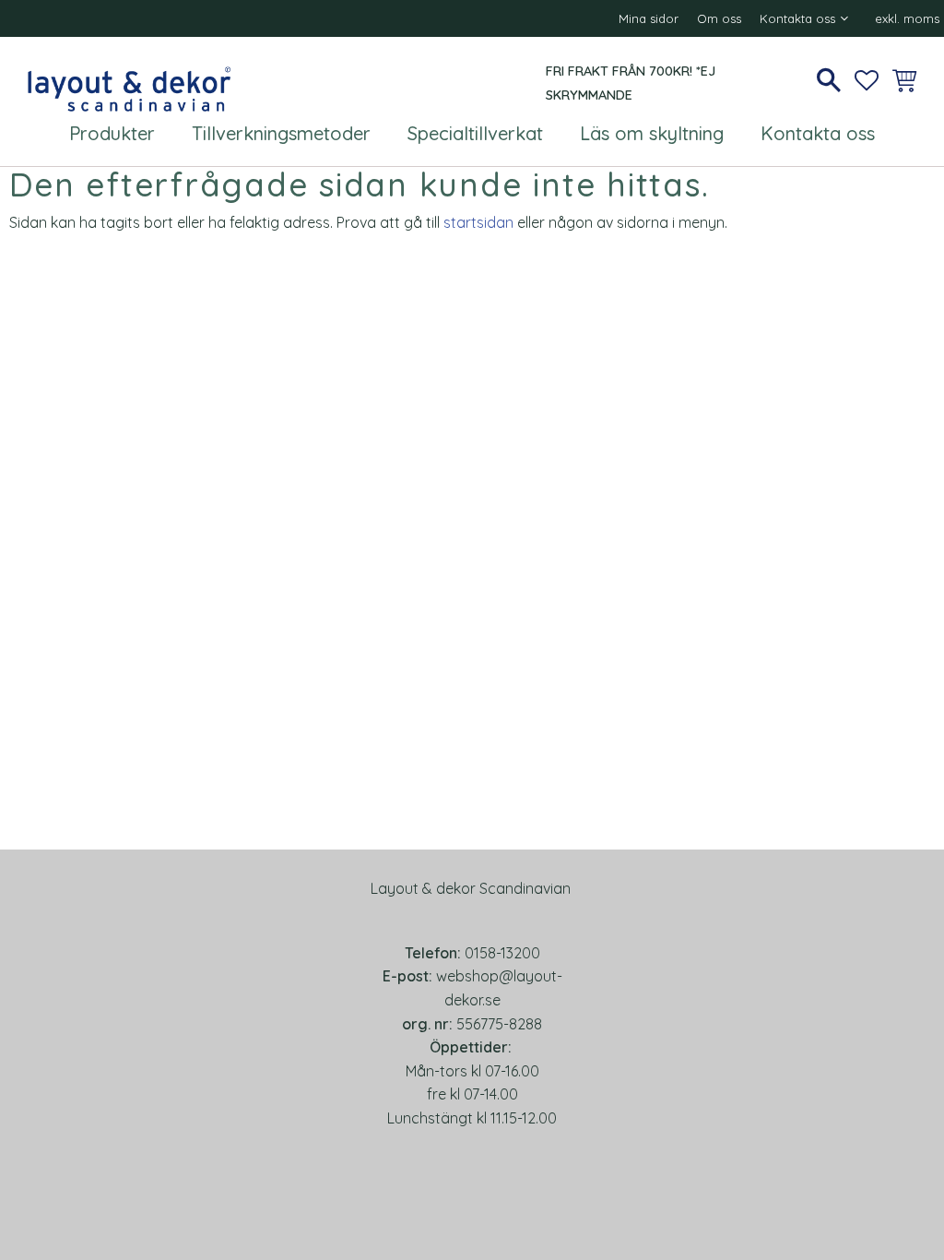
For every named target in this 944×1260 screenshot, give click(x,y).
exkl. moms (907, 18)
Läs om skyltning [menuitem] (652, 133)
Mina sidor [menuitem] (648, 18)
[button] (829, 80)
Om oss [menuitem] (719, 18)
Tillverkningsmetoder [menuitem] (281, 133)
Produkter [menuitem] (112, 133)
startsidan (478, 222)
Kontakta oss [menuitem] (797, 18)
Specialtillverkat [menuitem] (475, 133)
